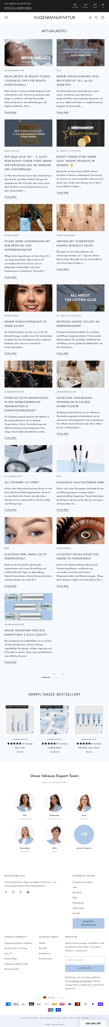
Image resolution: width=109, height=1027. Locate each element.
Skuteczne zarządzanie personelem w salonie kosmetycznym (75, 402)
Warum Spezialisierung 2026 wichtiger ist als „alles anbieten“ (78, 80)
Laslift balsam (54, 748)
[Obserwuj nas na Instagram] (13, 892)
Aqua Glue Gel (12, 151)
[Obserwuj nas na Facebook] (6, 892)
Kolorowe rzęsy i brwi (88, 748)
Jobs (75, 887)
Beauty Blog (10, 959)
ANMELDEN (84, 968)
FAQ (75, 898)
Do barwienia (46, 959)
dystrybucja (78, 903)
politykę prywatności (82, 981)
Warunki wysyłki (75, 1018)
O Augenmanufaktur (83, 882)
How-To (8, 954)
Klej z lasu (20, 748)
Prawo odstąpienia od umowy (50, 1018)
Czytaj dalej (10, 112)
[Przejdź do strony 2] (63, 674)
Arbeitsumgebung (66, 235)
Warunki (85, 1018)
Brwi (59, 476)
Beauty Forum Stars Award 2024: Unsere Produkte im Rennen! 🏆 (77, 161)
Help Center (79, 908)
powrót (65, 1018)
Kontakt (76, 913)
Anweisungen (12, 235)
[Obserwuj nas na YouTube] (28, 892)
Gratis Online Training (16, 948)
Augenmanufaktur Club (16, 964)
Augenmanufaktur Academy (18, 943)
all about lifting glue (69, 151)
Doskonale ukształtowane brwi (80, 482)
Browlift (43, 948)
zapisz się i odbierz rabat (18, 8)
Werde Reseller (12, 969)
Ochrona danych (33, 1018)
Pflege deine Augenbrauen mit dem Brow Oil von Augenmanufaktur (27, 245)
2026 (59, 71)
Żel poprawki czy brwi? (22, 482)
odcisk (23, 1018)
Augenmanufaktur (14, 71)
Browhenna (44, 954)
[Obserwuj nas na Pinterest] (20, 892)
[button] (93, 1023)
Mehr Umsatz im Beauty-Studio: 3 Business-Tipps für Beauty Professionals (28, 80)
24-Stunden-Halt (14, 476)
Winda (42, 943)
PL (62, 997)
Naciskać (77, 893)
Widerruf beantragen (88, 923)
